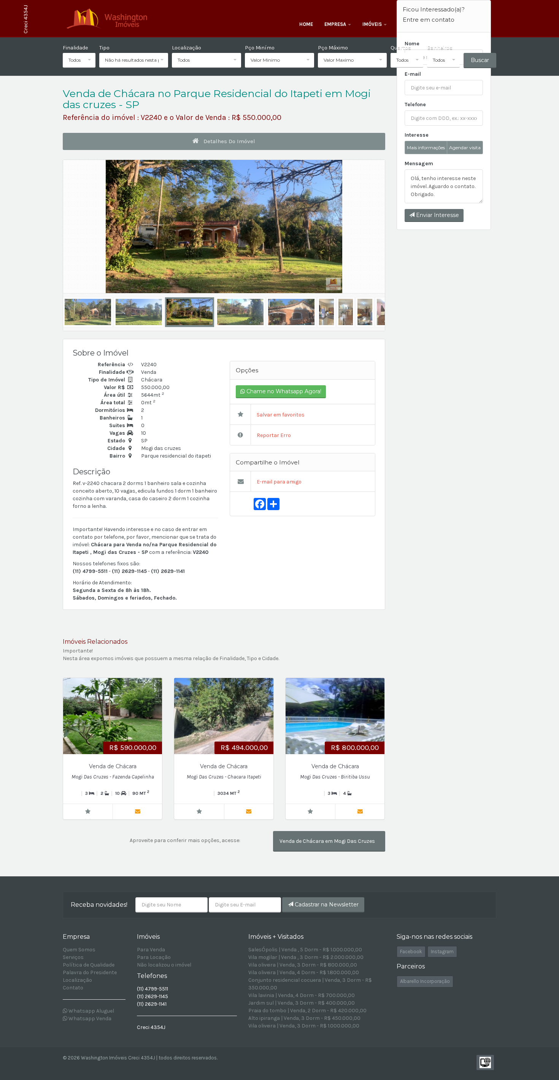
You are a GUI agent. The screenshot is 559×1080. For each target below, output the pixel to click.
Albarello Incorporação (425, 981)
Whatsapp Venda (89, 1018)
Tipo (104, 48)
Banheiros (440, 48)
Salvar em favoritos (280, 415)
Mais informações (426, 147)
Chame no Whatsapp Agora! (283, 391)
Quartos (401, 48)
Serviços (73, 957)
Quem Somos (79, 949)
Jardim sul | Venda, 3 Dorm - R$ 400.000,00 (301, 1003)
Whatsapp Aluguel (90, 1011)
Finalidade (75, 48)
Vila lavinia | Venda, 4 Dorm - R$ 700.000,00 (301, 995)
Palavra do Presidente (90, 972)
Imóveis (372, 24)
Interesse (417, 135)
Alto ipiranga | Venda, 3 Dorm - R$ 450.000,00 (304, 1018)
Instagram (442, 951)
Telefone (415, 104)
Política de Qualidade (88, 965)
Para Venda (151, 949)
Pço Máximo (333, 48)
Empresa (335, 24)
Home (306, 24)
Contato (73, 987)
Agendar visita (465, 147)
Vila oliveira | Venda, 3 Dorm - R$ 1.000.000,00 (303, 1026)
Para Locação (154, 957)
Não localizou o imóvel (164, 965)
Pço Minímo (260, 48)
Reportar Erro (273, 435)
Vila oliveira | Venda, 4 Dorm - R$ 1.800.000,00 (303, 972)
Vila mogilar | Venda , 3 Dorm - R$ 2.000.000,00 (306, 957)
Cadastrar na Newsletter (326, 904)
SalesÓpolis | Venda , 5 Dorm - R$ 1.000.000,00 (305, 949)
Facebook (411, 951)
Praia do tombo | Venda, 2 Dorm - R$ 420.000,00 (307, 1010)
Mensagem (419, 163)
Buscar (480, 60)
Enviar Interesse (436, 215)
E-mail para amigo (279, 482)
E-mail (413, 74)
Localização (186, 48)
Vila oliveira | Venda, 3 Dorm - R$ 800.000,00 (302, 965)
